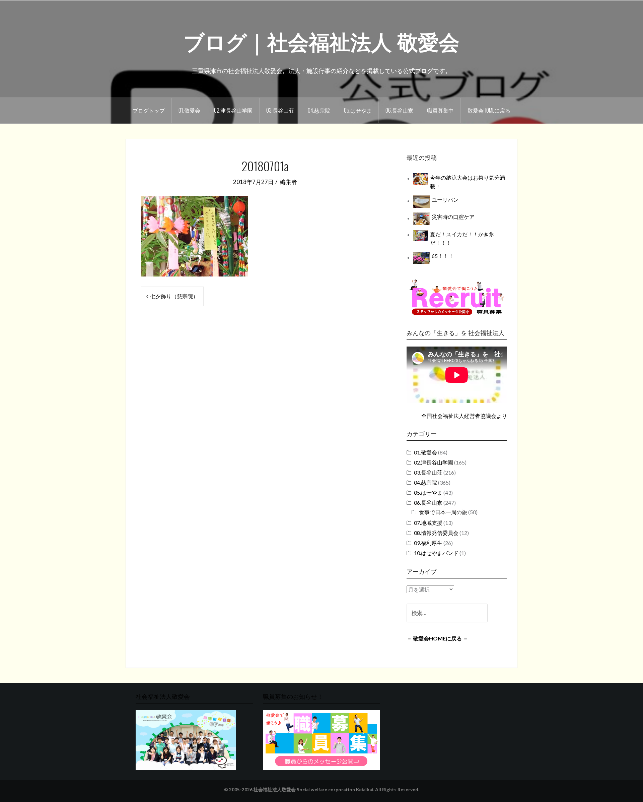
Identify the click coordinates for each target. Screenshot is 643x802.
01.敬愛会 (189, 110)
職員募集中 (440, 110)
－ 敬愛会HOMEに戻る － (437, 638)
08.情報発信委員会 (436, 533)
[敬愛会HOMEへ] (186, 739)
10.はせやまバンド (436, 553)
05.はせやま (358, 110)
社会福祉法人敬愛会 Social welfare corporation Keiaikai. (314, 789)
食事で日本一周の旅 (443, 512)
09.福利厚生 (428, 543)
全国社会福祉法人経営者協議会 (458, 416)
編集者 (288, 181)
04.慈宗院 (319, 110)
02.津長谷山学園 (233, 110)
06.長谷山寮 (399, 110)
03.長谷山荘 (280, 110)
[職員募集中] (457, 297)
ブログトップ (149, 110)
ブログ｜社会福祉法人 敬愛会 (321, 40)
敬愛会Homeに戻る (489, 110)
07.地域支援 (428, 522)
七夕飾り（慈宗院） (174, 296)
